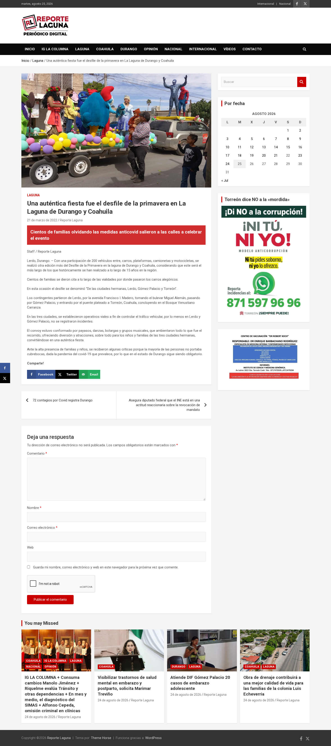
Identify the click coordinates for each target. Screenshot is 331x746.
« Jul (224, 180)
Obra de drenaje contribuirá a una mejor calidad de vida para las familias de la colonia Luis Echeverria (273, 686)
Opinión (151, 49)
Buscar (301, 82)
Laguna (82, 49)
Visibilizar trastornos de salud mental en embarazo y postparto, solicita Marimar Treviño (127, 686)
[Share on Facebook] (5, 368)
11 (239, 147)
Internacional (265, 3)
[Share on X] (5, 378)
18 (239, 155)
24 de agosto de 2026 (40, 717)
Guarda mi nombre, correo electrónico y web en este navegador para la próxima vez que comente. (105, 567)
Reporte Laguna (71, 220)
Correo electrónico (42, 528)
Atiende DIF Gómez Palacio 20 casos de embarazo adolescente (200, 683)
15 (288, 147)
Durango (128, 49)
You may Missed (41, 623)
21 (276, 155)
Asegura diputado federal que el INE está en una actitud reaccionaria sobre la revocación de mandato (164, 405)
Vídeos (230, 49)
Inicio (30, 49)
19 (252, 155)
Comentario (37, 453)
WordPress (153, 738)
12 (252, 147)
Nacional (285, 3)
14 (276, 147)
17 (227, 155)
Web (30, 547)
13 (264, 147)
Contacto (252, 49)
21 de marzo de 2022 (42, 220)
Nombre (34, 508)
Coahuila (105, 49)
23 (300, 155)
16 (300, 147)
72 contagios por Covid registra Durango (63, 400)
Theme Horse (101, 738)
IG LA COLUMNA (55, 49)
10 (227, 147)
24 (227, 164)
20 (264, 155)
